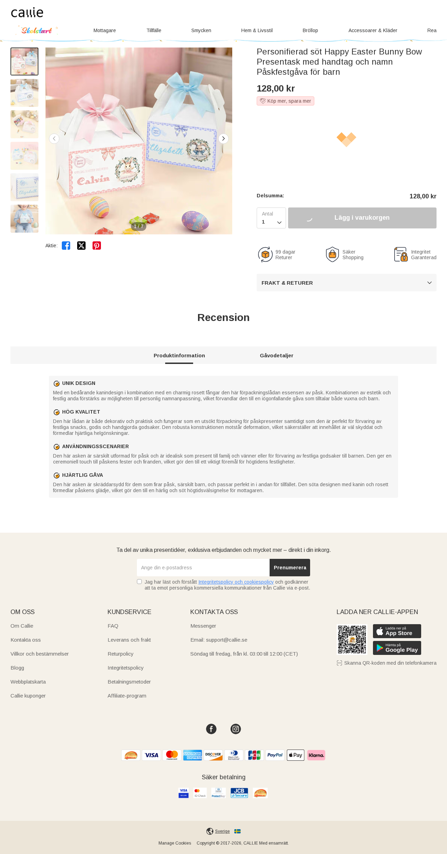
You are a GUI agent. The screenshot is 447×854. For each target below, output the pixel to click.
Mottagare (105, 30)
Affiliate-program (127, 696)
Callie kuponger (28, 696)
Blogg (17, 668)
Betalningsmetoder (129, 682)
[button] (223, 138)
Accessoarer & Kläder (373, 30)
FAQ (113, 626)
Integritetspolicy (126, 668)
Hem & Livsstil (257, 30)
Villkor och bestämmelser (39, 654)
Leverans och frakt (129, 640)
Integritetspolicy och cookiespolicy (236, 582)
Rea (432, 30)
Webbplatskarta (28, 682)
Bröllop (310, 30)
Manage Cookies (175, 843)
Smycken (201, 30)
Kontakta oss (25, 640)
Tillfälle (153, 30)
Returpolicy (121, 654)
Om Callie (21, 626)
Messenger (203, 626)
